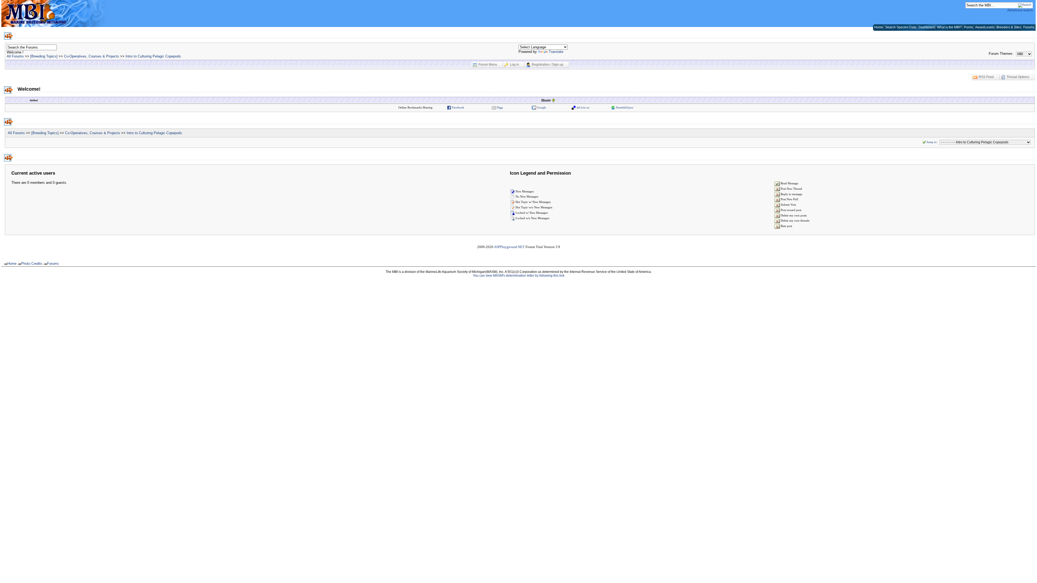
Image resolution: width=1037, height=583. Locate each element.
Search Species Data (900, 27)
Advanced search (1020, 10)
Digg (499, 107)
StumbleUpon (624, 107)
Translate (556, 52)
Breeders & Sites (1008, 27)
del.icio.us (582, 107)
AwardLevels (984, 27)
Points (968, 27)
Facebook (457, 107)
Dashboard (926, 27)
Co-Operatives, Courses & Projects (91, 56)
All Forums (15, 56)
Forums (1028, 27)
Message (546, 100)
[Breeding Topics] (44, 56)
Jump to (932, 142)
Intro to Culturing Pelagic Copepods (153, 56)
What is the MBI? (949, 27)
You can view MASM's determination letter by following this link (518, 275)
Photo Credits (31, 264)
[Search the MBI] (1024, 4)
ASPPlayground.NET (509, 247)
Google (541, 107)
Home (878, 27)
